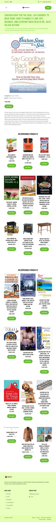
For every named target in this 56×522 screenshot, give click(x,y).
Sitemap (49, 519)
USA (41, 1)
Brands (9, 494)
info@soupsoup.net (46, 1)
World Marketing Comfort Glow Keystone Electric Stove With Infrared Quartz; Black (28, 242)
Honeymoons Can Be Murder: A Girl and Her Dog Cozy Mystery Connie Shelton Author (28, 302)
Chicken (17, 96)
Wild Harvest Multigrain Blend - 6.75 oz (11, 157)
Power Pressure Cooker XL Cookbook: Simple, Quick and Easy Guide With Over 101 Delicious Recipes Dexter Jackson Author (11, 306)
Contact (38, 517)
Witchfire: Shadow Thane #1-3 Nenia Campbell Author (11, 204)
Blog (33, 517)
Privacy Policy (42, 519)
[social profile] (11, 2)
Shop (48, 7)
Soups (12, 96)
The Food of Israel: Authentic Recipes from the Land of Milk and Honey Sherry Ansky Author (12, 346)
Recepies (9, 499)
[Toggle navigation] (6, 7)
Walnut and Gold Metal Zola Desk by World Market (44, 240)
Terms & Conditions (46, 517)
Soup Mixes (10, 505)
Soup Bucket (10, 502)
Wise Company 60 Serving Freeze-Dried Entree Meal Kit (12, 240)
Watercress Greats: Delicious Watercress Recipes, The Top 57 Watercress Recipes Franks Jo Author (28, 201)
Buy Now (8, 106)
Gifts (8, 496)
